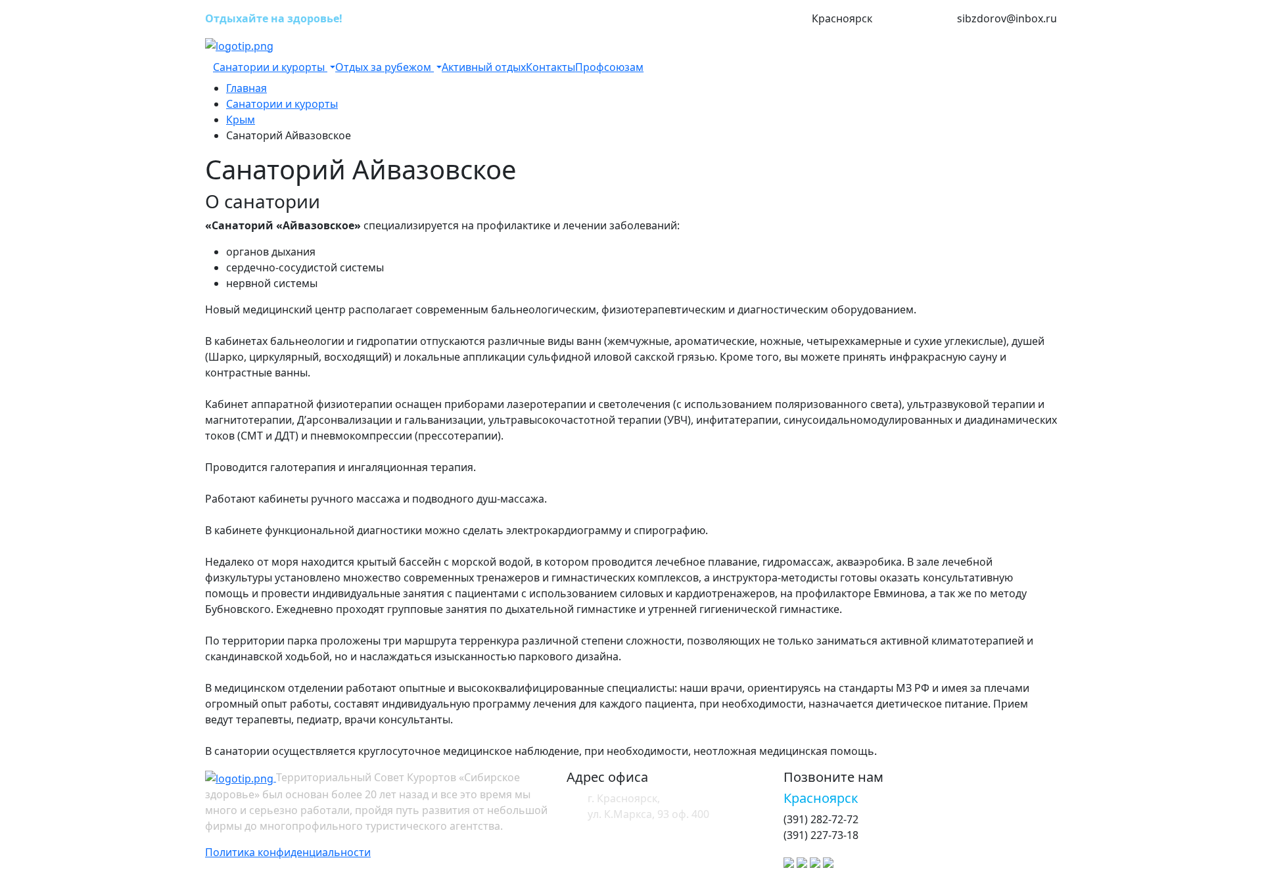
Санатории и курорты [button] (270, 67)
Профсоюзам (609, 67)
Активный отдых (484, 67)
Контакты (550, 67)
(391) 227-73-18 (914, 19)
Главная (246, 88)
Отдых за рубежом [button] (384, 67)
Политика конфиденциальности (288, 852)
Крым (240, 119)
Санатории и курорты (282, 104)
